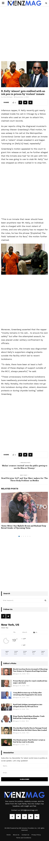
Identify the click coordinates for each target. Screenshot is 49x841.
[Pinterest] (30, 816)
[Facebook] (12, 816)
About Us (16, 835)
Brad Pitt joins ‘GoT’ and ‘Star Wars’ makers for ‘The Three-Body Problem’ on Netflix (24, 479)
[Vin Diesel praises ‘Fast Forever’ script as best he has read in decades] (6, 742)
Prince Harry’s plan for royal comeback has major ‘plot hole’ (30, 682)
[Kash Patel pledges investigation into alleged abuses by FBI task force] (6, 707)
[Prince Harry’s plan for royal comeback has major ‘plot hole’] (6, 683)
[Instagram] (24, 816)
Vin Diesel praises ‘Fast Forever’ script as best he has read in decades (29, 741)
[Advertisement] (24, 36)
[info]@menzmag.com (29, 810)
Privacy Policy (36, 835)
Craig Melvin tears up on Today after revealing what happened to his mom (27, 693)
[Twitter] (18, 816)
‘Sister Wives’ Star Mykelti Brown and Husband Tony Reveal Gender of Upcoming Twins (23, 527)
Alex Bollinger (8, 97)
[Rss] (36, 816)
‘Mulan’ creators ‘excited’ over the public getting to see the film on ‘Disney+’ (24, 466)
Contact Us (25, 835)
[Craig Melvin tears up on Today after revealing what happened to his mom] (6, 695)
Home (9, 835)
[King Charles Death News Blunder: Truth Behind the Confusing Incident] (6, 718)
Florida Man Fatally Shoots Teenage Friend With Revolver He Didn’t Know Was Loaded (30, 729)
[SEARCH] (45, 600)
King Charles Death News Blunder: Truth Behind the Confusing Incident (28, 717)
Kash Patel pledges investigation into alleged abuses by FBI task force (27, 705)
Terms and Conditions (23, 838)
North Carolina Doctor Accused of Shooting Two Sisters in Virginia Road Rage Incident (30, 670)
